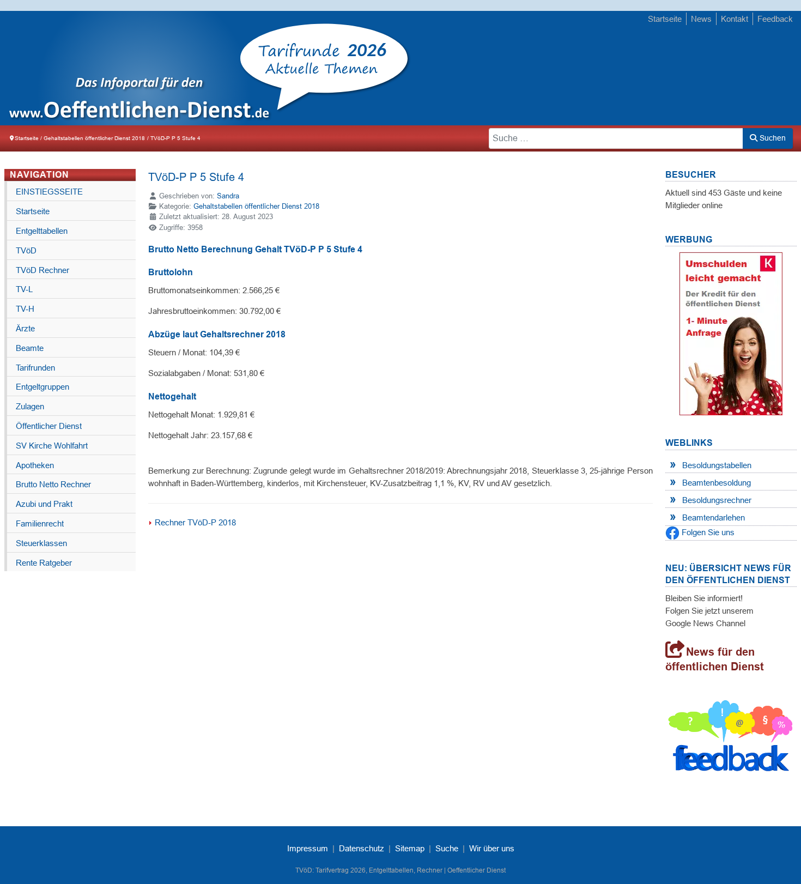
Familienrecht (40, 523)
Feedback (775, 18)
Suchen (771, 138)
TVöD (26, 250)
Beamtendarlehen (713, 517)
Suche (446, 848)
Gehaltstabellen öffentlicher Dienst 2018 (256, 206)
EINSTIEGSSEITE (49, 191)
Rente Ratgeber (44, 562)
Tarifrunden (35, 367)
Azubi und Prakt (44, 503)
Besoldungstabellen (716, 465)
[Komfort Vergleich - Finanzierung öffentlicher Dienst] (730, 332)
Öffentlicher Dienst (49, 426)
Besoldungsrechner (716, 500)
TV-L (24, 289)
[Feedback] (731, 738)
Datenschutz (361, 848)
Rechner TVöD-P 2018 (195, 522)
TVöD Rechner (42, 270)
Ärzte (25, 328)
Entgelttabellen (42, 230)
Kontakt (734, 18)
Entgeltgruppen (42, 386)
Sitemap (409, 848)
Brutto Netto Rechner (53, 484)
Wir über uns (491, 848)
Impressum (307, 848)
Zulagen (30, 406)
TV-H (25, 308)
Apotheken (35, 465)
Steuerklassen (41, 543)
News (701, 18)
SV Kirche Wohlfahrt (52, 445)
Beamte (30, 348)
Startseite (665, 18)
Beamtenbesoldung (716, 482)
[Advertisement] (592, 69)
